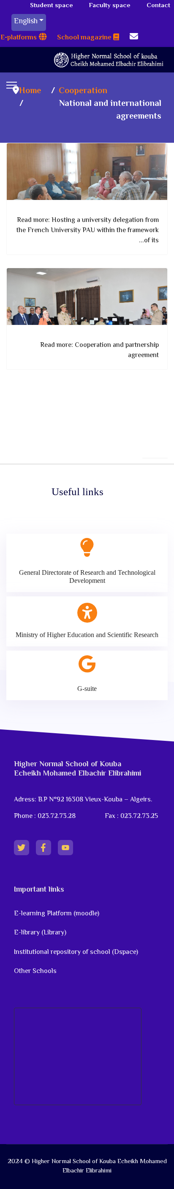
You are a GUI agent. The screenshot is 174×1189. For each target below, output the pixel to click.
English (26, 22)
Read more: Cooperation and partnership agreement (99, 350)
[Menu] (11, 85)
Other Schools (35, 971)
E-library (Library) (40, 933)
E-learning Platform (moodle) (57, 914)
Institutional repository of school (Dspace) (76, 952)
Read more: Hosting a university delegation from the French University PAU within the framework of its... (87, 230)
